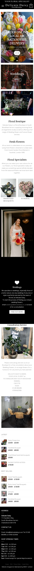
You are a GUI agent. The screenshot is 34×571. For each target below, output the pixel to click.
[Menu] (2, 6)
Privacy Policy (17, 564)
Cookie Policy (25, 564)
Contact (7, 564)
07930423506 (17, 390)
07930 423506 (13, 535)
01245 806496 (17, 388)
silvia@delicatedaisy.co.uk (14, 532)
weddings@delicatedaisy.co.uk (16, 305)
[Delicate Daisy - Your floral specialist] (16, 6)
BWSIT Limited (27, 567)
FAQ (11, 564)
